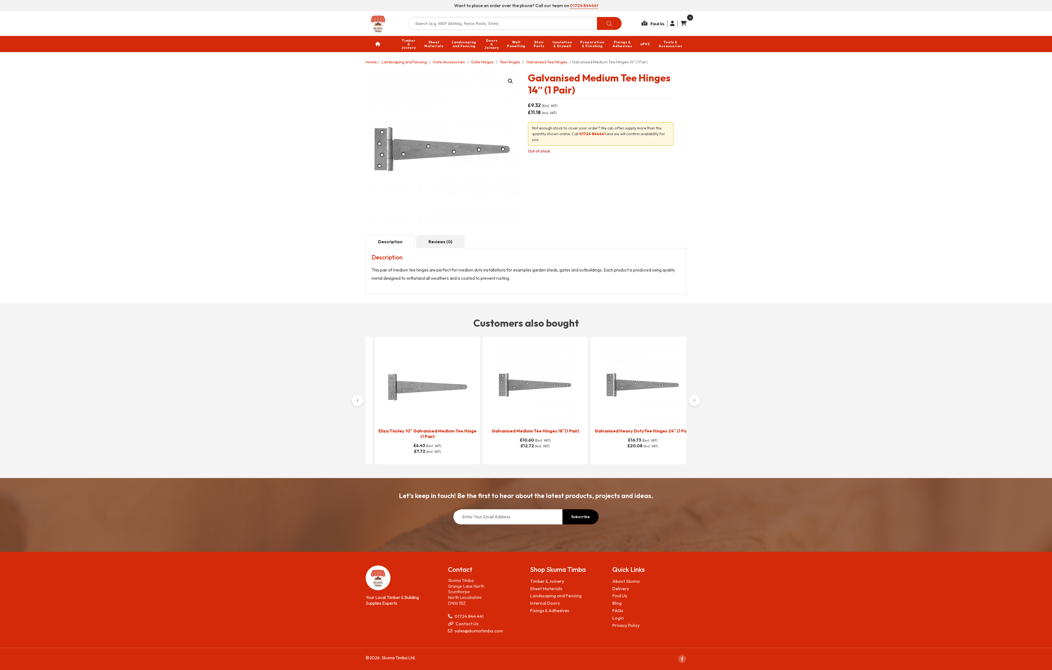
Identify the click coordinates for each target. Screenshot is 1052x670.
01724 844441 (584, 5)
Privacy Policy (626, 625)
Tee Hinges (510, 61)
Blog (617, 603)
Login (618, 618)
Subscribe (580, 516)
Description (390, 241)
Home (371, 61)
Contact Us (467, 623)
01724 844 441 (469, 616)
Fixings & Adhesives (549, 610)
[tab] (390, 241)
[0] (682, 23)
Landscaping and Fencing (404, 61)
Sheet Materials (546, 588)
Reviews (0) (440, 241)
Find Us (619, 595)
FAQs (617, 610)
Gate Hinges (482, 61)
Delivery (620, 588)
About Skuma (626, 581)
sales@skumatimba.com (478, 631)
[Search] (609, 23)
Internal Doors (545, 603)
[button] (510, 81)
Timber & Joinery (547, 581)
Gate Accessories (449, 61)
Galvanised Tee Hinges (546, 61)
